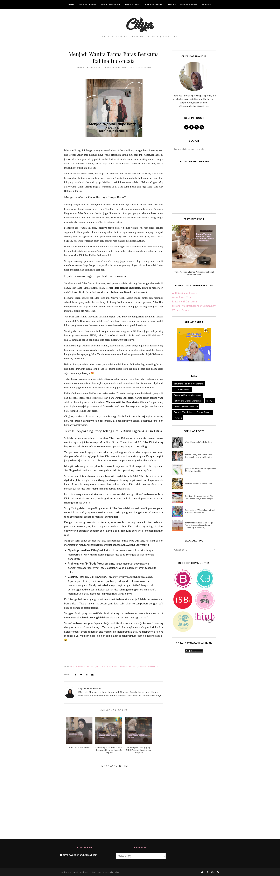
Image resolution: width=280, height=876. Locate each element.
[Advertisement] (194, 189)
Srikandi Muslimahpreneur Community (194, 305)
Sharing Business (148, 666)
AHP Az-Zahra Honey (184, 293)
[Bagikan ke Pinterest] (87, 674)
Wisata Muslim (180, 309)
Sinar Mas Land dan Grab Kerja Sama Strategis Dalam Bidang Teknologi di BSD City (199, 525)
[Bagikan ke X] (81, 674)
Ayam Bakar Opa (181, 297)
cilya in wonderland (83, 666)
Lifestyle (210, 401)
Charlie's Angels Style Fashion (198, 442)
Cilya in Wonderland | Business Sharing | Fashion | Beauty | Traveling (93, 872)
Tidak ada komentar (141, 67)
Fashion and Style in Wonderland (188, 395)
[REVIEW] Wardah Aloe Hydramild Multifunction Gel (200, 469)
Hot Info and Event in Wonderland (116, 666)
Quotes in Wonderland (183, 412)
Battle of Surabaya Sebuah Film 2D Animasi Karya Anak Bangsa (199, 497)
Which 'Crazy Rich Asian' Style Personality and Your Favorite (198, 455)
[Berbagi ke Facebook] (76, 674)
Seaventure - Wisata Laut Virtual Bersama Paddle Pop (200, 511)
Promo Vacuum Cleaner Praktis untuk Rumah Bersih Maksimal (194, 273)
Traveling (178, 418)
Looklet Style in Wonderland (186, 406)
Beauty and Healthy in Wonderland (188, 384)
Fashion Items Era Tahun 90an (198, 483)
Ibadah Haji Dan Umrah (185, 301)
